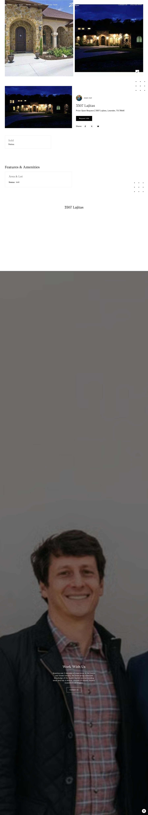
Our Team (19, 5)
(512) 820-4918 (136, 5)
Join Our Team (51, 5)
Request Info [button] (84, 118)
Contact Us (122, 5)
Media (28, 5)
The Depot (38, 5)
